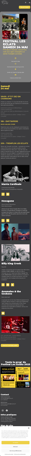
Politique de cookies (9, 454)
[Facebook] (7, 220)
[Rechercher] (29, 3)
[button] (28, 428)
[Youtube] (3, 313)
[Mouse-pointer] (12, 284)
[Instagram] (3, 194)
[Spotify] (7, 194)
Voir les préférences (15, 450)
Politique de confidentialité (20, 454)
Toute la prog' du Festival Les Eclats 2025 (15, 363)
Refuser (15, 446)
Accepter (15, 442)
